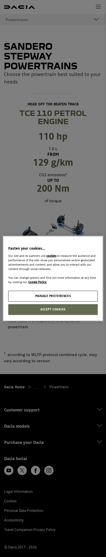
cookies (51, 256)
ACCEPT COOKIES (53, 309)
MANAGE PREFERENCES (53, 296)
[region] (53, 279)
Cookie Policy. (37, 282)
